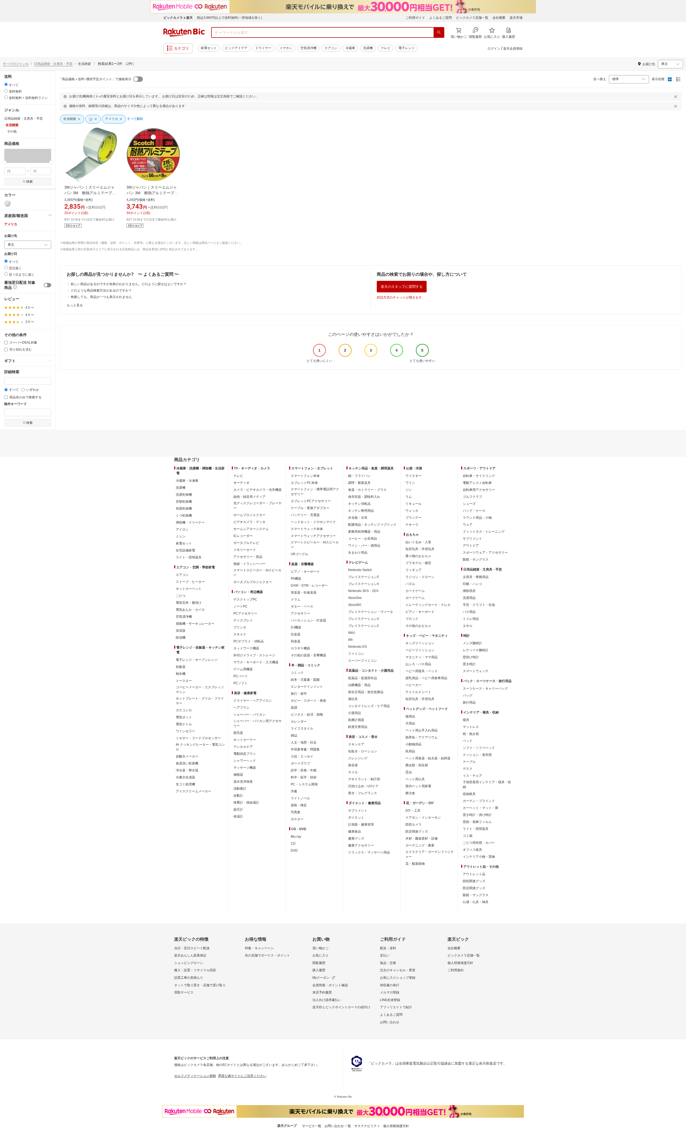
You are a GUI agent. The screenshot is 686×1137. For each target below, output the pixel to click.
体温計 (238, 816)
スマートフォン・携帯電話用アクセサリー (315, 491)
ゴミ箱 (467, 836)
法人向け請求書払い (326, 1000)
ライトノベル (300, 798)
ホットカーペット (189, 589)
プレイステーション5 (363, 577)
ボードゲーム (415, 598)
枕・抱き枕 (471, 734)
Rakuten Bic (184, 32)
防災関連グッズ (416, 831)
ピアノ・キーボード (305, 571)
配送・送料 (388, 948)
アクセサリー (300, 613)
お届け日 (10, 254)
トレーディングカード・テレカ (427, 605)
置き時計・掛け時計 (477, 815)
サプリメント (357, 810)
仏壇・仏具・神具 (476, 902)
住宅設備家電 (185, 550)
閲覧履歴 (318, 963)
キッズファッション (419, 643)
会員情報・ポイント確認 (330, 985)
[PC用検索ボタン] (439, 32)
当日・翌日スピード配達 (192, 948)
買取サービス (183, 992)
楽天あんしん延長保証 (190, 955)
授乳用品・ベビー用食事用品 (426, 678)
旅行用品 (469, 702)
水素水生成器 (185, 777)
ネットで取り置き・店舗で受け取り (200, 985)
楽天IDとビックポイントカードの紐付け (341, 1007)
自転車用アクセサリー (479, 490)
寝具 (466, 720)
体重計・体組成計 (246, 802)
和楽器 (295, 641)
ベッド (467, 741)
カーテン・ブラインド (479, 801)
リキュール (413, 504)
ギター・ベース (302, 606)
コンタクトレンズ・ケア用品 (369, 706)
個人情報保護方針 (460, 963)
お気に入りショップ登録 (397, 978)
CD (293, 843)
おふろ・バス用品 (418, 664)
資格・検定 (299, 805)
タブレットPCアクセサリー (311, 501)
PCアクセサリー (245, 613)
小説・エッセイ (302, 756)
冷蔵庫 (350, 48)
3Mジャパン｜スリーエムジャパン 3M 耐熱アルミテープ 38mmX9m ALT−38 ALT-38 (90, 193)
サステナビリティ (367, 1126)
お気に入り (320, 955)
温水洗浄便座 (243, 781)
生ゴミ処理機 (185, 784)
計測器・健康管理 (361, 824)
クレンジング (357, 758)
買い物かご (320, 948)
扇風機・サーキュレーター (195, 623)
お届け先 (10, 236)
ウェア (467, 525)
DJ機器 (296, 627)
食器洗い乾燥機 (187, 763)
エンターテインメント (307, 687)
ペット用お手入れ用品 (421, 730)
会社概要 (499, 18)
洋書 (294, 791)
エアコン (331, 48)
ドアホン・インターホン (423, 817)
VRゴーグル (299, 554)
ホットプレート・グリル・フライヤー (200, 701)
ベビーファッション (419, 650)
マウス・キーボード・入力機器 (255, 662)
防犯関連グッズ (474, 881)
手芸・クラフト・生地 (479, 605)
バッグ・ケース (474, 511)
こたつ (180, 596)
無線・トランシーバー (249, 564)
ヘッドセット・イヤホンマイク (313, 522)
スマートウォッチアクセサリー (313, 536)
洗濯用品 (469, 598)
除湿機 (180, 637)
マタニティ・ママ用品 (421, 657)
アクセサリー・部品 (247, 557)
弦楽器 (295, 634)
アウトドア (471, 545)
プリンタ (239, 627)
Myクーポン (321, 978)
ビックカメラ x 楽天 (178, 18)
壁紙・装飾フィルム (477, 822)
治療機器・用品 (359, 685)
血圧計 (238, 809)
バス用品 (469, 612)
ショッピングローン (188, 963)
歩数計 (238, 795)
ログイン (493, 48)
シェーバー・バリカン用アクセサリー (257, 723)
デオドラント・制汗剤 (364, 779)
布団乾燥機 (184, 508)
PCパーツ (240, 676)
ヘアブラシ (241, 707)
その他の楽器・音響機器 (308, 655)
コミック (297, 673)
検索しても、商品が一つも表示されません (101, 297)
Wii (350, 640)
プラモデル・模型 (418, 563)
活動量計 (239, 788)
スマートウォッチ (476, 671)
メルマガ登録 (389, 992)
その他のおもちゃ (418, 626)
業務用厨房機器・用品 (364, 531)
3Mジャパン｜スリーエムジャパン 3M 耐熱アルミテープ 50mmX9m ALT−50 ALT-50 (152, 193)
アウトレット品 (474, 874)
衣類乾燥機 (184, 501)
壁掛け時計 (471, 657)
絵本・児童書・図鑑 (305, 680)
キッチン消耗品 (359, 504)
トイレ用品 (471, 619)
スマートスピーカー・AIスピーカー (257, 572)
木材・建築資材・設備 (421, 838)
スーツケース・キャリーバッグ (485, 688)
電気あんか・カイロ (190, 610)
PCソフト (240, 683)
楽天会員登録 (513, 48)
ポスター (297, 819)
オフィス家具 (472, 850)
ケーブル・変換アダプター (310, 508)
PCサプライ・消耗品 (248, 641)
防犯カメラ (413, 824)
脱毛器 (238, 733)
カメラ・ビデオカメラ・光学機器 (257, 490)
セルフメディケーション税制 (195, 1076)
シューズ (469, 504)
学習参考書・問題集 (305, 749)
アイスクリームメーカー (193, 791)
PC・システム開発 (304, 784)
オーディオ (241, 483)
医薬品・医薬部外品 (362, 678)
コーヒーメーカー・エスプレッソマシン (200, 689)
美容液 (353, 765)
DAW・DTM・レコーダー (309, 585)
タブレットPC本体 (304, 483)
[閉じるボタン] (676, 96)
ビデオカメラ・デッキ (249, 522)
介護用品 (354, 713)
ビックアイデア (236, 48)
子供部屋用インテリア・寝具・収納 (487, 784)
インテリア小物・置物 (479, 857)
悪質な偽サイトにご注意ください (242, 1076)
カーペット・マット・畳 (480, 808)
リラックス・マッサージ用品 (369, 852)
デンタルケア (243, 747)
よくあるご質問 (440, 18)
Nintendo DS (357, 647)
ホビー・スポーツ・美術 (308, 700)
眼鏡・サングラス (476, 559)
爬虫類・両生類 (416, 765)
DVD (294, 850)
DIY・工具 (412, 810)
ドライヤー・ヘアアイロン (252, 700)
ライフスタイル (302, 728)
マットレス (471, 727)
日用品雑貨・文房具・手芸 (53, 64)
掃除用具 (469, 591)
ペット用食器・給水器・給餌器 (427, 758)
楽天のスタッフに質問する (402, 287)
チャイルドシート (418, 692)
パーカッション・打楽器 (308, 620)
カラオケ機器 (300, 648)
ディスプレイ (243, 620)
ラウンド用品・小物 (477, 518)
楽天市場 (516, 18)
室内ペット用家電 (418, 786)
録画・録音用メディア (249, 497)
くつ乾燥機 (184, 515)
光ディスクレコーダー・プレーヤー (257, 505)
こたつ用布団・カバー (479, 843)
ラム (408, 497)
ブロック (411, 619)
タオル (467, 626)
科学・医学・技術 (303, 777)
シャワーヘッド (244, 761)
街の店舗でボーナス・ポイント (267, 955)
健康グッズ (356, 838)
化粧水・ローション (362, 751)
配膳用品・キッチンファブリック (372, 525)
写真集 (295, 812)
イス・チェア (472, 776)
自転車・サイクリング (479, 476)
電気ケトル (184, 724)
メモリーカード (244, 550)
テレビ (385, 48)
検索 (29, 181)
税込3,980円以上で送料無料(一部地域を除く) (229, 18)
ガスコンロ (184, 710)
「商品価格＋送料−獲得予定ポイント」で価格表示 (95, 79)
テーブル (469, 762)
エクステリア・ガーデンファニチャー (429, 854)
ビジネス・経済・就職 (307, 714)
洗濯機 (368, 48)
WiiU (351, 633)
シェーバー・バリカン (249, 714)
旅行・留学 (299, 694)
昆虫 (408, 772)
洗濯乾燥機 (184, 494)
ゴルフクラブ (472, 497)
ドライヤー (263, 48)
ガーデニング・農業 (419, 845)
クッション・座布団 (477, 755)
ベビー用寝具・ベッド (421, 671)
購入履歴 (318, 970)
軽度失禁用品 (357, 727)
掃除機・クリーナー (190, 522)
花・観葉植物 (415, 864)
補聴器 (238, 775)
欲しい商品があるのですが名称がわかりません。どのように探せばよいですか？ (129, 284)
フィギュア (413, 570)
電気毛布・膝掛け (189, 603)
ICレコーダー (243, 536)
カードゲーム (415, 591)
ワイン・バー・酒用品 (364, 545)
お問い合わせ (389, 1022)
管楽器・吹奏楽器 (303, 592)
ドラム (295, 599)
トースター (184, 681)
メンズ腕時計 (472, 643)
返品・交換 (388, 963)
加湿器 (180, 630)
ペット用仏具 (415, 779)
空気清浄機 (308, 48)
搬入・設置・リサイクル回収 (195, 970)
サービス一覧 (311, 1126)
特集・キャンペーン (259, 948)
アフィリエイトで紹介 (396, 1007)
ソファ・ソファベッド (479, 748)
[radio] (6, 84)
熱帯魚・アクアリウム (421, 737)
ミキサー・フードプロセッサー (198, 738)
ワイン (410, 483)
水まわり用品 (357, 552)
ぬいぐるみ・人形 (418, 542)
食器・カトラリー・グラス (367, 490)
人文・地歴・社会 (303, 742)
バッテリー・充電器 (305, 515)
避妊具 (353, 699)
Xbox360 (354, 605)
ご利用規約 (456, 970)
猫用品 (410, 716)
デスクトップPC (245, 599)
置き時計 (469, 664)
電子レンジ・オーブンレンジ (197, 660)
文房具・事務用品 (476, 577)
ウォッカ (411, 511)
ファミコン (356, 654)
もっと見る (75, 305)
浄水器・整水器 (187, 770)
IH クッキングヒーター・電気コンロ (200, 747)
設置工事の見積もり (188, 978)
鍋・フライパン (359, 476)
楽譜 (294, 707)
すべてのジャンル (16, 64)
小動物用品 (413, 744)
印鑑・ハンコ (472, 584)
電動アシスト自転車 (477, 483)
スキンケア (356, 744)
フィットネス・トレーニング (484, 531)
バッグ (467, 695)
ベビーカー (413, 685)
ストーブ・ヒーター (190, 582)
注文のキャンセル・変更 (397, 970)
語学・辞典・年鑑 (303, 770)
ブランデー (413, 518)
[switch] (47, 285)
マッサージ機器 (244, 768)
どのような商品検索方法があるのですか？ (101, 290)
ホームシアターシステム (251, 529)
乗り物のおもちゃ (418, 556)
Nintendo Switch (360, 570)
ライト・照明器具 (189, 557)
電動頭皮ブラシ (244, 754)
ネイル (353, 772)
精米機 (180, 674)
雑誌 (294, 735)
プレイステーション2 (363, 626)
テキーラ (411, 525)
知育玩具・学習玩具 (419, 549)
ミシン (180, 536)
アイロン (182, 529)
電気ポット (184, 717)
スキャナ (239, 634)
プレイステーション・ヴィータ (370, 612)
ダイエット (356, 817)
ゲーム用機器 (243, 669)
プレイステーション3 (363, 619)
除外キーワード (15, 404)
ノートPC (240, 606)
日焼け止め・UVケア (363, 786)
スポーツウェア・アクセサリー (485, 552)
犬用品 (410, 723)
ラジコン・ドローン (419, 577)
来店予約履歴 (322, 992)
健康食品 (354, 831)
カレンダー (299, 721)
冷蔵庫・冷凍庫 (187, 481)
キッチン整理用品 (361, 511)
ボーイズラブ (300, 763)
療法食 (410, 793)
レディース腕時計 (476, 650)
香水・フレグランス (362, 793)
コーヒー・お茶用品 (362, 538)
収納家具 (469, 794)
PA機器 (296, 578)
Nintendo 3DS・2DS (363, 591)
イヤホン (285, 48)
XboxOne (355, 598)
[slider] (4, 162)
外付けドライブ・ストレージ (254, 655)
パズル (410, 584)
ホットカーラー (244, 740)
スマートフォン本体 (305, 476)
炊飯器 (180, 667)
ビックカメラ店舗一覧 (472, 18)
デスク (467, 769)
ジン (408, 490)
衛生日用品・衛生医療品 (365, 692)
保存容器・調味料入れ (364, 497)
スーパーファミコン (362, 661)
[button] (16, 155)
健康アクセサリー (361, 845)
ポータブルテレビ (246, 543)
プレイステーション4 (363, 584)
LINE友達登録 (390, 1000)
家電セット (209, 48)
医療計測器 (356, 720)
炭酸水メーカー (187, 756)
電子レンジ (406, 48)
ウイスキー (413, 476)
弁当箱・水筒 (357, 518)
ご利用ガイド (415, 18)
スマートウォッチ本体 (307, 529)
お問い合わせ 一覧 (338, 1126)
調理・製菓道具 (359, 483)
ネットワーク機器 (246, 648)
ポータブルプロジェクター (252, 582)
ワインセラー (185, 731)
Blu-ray (296, 836)
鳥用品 (410, 751)
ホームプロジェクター (249, 515)
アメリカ (10, 224)
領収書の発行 (389, 985)
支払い (385, 955)
